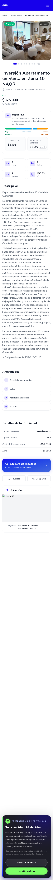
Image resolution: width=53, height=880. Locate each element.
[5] (27, 64)
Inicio (4, 15)
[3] (21, 64)
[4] (24, 64)
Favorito (16, 478)
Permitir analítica (26, 871)
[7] (32, 64)
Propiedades (16, 15)
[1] (15, 64)
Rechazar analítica (26, 862)
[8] (35, 64)
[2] (19, 64)
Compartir (41, 478)
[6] (29, 64)
